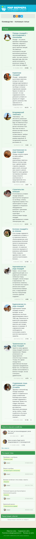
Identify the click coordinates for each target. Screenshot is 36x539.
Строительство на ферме (10, 506)
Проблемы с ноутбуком (10, 457)
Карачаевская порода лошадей (19, 267)
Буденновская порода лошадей (19, 305)
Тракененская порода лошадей (19, 344)
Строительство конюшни (18, 190)
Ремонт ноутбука (8, 468)
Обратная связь (11, 531)
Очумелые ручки (8, 459)
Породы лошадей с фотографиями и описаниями (20, 35)
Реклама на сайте (28, 533)
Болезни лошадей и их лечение (20, 230)
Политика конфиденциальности (11, 533)
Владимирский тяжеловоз (18, 113)
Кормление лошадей (17, 73)
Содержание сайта (23, 531)
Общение (6, 482)
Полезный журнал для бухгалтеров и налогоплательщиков (14, 492)
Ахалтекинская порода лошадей (20, 151)
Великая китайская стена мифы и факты (15, 480)
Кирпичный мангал (9, 504)
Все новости (5, 448)
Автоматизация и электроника (12, 470)
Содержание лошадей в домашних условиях (20, 385)
